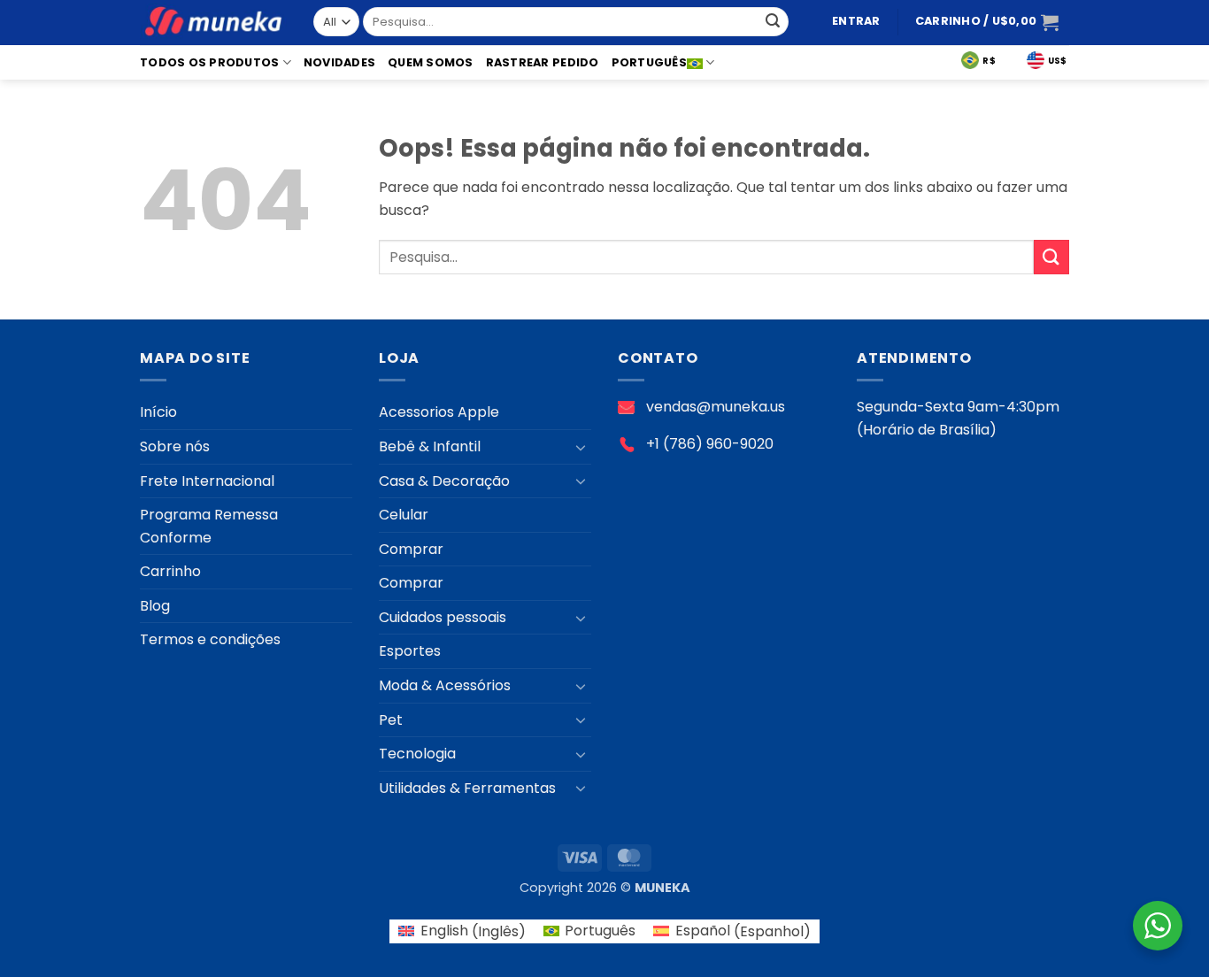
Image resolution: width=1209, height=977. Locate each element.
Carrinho (170, 571)
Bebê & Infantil (430, 446)
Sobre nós (175, 446)
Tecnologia (417, 753)
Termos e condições (210, 639)
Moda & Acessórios (445, 685)
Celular (403, 514)
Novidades (339, 62)
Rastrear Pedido (542, 62)
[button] (855, 21)
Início (158, 412)
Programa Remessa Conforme (209, 526)
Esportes (410, 651)
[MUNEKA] (213, 23)
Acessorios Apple (439, 412)
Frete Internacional (207, 481)
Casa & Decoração (444, 481)
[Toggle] (580, 447)
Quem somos (431, 62)
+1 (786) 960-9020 (710, 444)
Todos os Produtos (209, 62)
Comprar (411, 549)
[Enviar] (773, 22)
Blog (155, 606)
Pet (391, 720)
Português (649, 62)
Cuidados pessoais (442, 617)
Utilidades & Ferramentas (467, 788)
